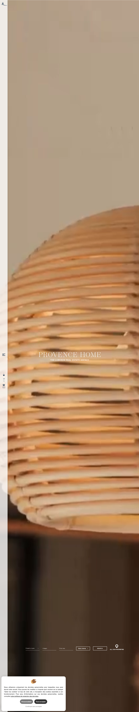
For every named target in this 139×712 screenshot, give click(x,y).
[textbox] (49, 648)
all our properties (117, 649)
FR (4, 381)
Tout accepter (41, 702)
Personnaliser (26, 702)
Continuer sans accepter (33, 706)
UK (4, 379)
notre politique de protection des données (24, 696)
